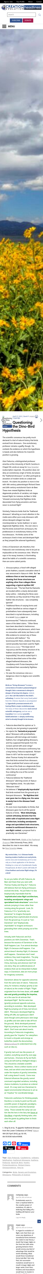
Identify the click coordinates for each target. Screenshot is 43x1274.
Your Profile (20, 2)
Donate (28, 20)
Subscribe (16, 20)
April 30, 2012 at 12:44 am (24, 1227)
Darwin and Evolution (27, 1172)
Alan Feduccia (13, 1158)
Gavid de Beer (17, 1163)
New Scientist (33, 467)
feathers (34, 1160)
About (30, 2)
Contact (39, 2)
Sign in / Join (8, 2)
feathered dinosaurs (21, 1160)
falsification (7, 1160)
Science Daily (14, 647)
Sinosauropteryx (9, 1168)
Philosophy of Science (21, 1175)
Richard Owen (24, 1165)
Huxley (26, 1163)
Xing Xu (20, 1168)
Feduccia (6, 1163)
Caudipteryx (25, 1158)
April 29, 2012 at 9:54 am (24, 1197)
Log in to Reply (20, 1217)
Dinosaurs (7, 1175)
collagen (35, 1158)
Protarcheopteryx (10, 1165)
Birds (5, 426)
